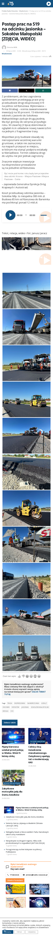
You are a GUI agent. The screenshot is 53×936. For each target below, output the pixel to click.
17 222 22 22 (14, 875)
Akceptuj (8, 932)
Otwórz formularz (15, 880)
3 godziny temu (12, 828)
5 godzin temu (11, 837)
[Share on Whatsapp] (43, 91)
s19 (12, 711)
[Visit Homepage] (11, 3)
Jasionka (25, 707)
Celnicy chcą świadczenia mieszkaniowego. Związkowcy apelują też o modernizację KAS (39, 754)
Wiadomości (7, 54)
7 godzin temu (11, 854)
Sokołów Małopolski (40, 707)
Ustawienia (31, 932)
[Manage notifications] (5, 931)
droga (5, 711)
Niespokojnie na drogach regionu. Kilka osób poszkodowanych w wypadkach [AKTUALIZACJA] (25, 842)
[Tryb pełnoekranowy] (45, 257)
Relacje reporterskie (12, 783)
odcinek (6, 707)
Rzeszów (15, 707)
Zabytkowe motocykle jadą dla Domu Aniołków (12, 791)
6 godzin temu (11, 846)
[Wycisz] (38, 215)
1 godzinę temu (21, 813)
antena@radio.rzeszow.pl (36, 875)
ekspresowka (19, 703)
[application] (26, 215)
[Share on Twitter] (26, 91)
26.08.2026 (5, 760)
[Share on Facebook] (10, 91)
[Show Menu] (3, 3)
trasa (9, 703)
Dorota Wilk (12, 47)
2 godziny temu (12, 819)
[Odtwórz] (10, 215)
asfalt (44, 703)
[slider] (44, 215)
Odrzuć (19, 932)
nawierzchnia (33, 703)
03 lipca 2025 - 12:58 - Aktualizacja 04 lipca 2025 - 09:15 (26, 51)
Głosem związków (37, 741)
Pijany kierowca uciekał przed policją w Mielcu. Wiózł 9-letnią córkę (12, 751)
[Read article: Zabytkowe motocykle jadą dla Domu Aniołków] (13, 778)
